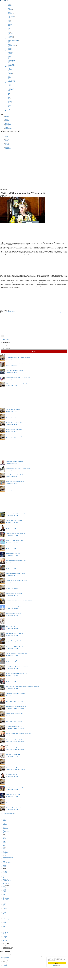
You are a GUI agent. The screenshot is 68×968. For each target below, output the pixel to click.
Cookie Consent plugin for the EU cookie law (56, 965)
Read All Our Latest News (8, 813)
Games (9, 72)
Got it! (56, 963)
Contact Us (5, 939)
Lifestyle (7, 39)
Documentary (11, 108)
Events (9, 78)
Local (9, 4)
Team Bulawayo (11, 80)
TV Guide (10, 73)
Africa (9, 8)
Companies (10, 33)
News (6, 3)
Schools (9, 27)
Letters (9, 56)
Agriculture (10, 15)
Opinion (7, 50)
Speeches (10, 54)
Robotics (10, 92)
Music (9, 68)
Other (9, 29)
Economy (10, 35)
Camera (9, 85)
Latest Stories (8, 128)
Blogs (9, 57)
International (10, 13)
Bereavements (11, 64)
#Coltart (5, 311)
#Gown (9, 311)
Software (10, 90)
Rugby (9, 25)
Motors (9, 84)
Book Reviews (11, 65)
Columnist (10, 52)
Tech (6, 82)
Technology (7, 126)
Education (10, 9)
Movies (9, 70)
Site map (4, 935)
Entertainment (8, 66)
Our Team (5, 940)
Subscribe (34, 351)
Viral (9, 109)
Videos (6, 96)
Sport (9, 98)
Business (7, 31)
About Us (5, 937)
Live (9, 17)
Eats (9, 41)
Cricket (9, 23)
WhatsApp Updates (12, 62)
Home (7, 116)
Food (9, 104)
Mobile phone (11, 88)
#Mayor (13, 311)
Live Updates (6, 339)
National (9, 7)
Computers (10, 89)
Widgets (4, 933)
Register (66, 312)
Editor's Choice (13, 131)
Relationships (11, 46)
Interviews (10, 53)
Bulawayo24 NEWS (4, 0)
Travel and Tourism (12, 45)
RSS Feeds (5, 936)
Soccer (9, 21)
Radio (9, 76)
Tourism (9, 105)
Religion (9, 12)
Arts (9, 74)
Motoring (10, 101)
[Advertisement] (34, 161)
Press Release (11, 16)
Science (9, 93)
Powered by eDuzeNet (4, 957)
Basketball (10, 24)
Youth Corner (11, 61)
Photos (9, 49)
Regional (10, 5)
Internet (9, 86)
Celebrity (10, 69)
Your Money (10, 37)
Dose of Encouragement (13, 40)
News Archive (5, 932)
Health (9, 11)
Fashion (9, 43)
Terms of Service (45, 956)
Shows (9, 77)
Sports (6, 19)
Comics (9, 48)
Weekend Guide (11, 81)
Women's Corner (11, 60)
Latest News (6, 131)
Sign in (61, 312)
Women (9, 102)
